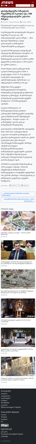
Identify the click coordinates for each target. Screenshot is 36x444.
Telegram (25, 185)
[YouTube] (6, 5)
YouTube (3, 415)
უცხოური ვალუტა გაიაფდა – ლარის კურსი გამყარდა (16, 233)
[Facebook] (2, 5)
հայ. (13, 5)
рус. (9, 5)
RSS (2, 421)
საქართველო (5, 398)
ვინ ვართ (4, 432)
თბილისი (4, 393)
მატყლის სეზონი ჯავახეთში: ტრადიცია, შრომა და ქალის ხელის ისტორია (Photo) (17, 379)
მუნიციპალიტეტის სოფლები (11, 407)
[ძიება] (32, 5)
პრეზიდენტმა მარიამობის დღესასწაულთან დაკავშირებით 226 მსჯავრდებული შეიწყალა (17, 262)
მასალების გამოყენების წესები (12, 434)
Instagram (4, 419)
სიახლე (24, 22)
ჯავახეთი (4, 405)
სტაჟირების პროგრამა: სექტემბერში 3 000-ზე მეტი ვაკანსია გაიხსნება (17, 350)
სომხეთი (4, 400)
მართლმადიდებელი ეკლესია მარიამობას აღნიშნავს (16, 320)
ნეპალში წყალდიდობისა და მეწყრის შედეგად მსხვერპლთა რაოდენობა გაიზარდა (17, 291)
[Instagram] (4, 5)
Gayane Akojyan (14, 22)
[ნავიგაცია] (33, 2)
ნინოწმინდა (5, 402)
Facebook (13, 185)
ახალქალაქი (5, 396)
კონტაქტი (4, 436)
